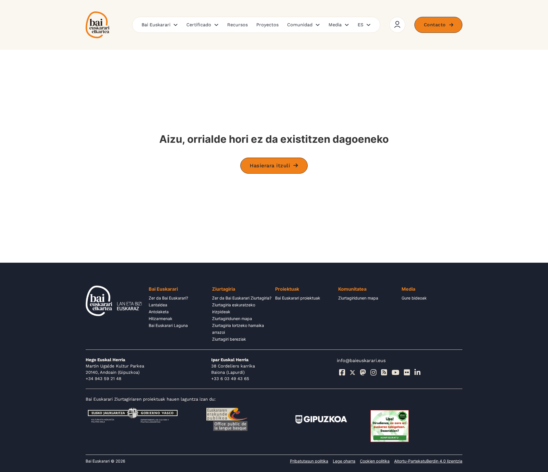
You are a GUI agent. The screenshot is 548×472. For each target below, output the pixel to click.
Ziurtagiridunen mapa (232, 318)
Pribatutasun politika (309, 461)
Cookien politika (375, 461)
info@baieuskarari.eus (361, 360)
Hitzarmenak (160, 318)
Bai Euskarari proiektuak (297, 298)
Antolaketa (159, 311)
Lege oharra (344, 461)
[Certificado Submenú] (216, 25)
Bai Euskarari (156, 24)
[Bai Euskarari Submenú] (175, 25)
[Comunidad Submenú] (317, 25)
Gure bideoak (414, 298)
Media (335, 24)
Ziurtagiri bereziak (229, 339)
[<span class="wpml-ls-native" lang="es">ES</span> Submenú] (368, 25)
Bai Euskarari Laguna (168, 325)
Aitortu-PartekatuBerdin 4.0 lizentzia (428, 461)
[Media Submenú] (346, 25)
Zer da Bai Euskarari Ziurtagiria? (241, 298)
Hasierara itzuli (270, 165)
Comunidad (300, 24)
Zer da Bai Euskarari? (168, 298)
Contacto (435, 24)
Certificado (198, 24)
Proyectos (267, 24)
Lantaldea (158, 304)
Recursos (237, 24)
